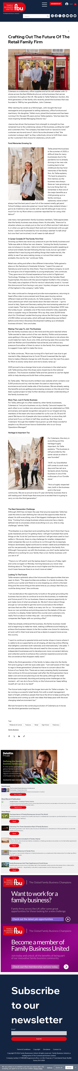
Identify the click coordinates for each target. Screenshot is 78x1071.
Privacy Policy (38, 1068)
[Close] (75, 1067)
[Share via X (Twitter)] (14, 736)
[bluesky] (74, 15)
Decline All (59, 1068)
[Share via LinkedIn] (19, 736)
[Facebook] (56, 15)
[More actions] (68, 31)
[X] (59, 15)
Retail (36, 725)
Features (28, 725)
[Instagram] (52, 15)
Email (13, 1029)
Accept (69, 1068)
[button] (18, 807)
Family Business (13, 730)
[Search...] (48, 16)
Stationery (56, 725)
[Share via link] (24, 736)
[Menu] (44, 4)
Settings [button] (49, 1068)
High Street (45, 725)
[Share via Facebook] (9, 736)
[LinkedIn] (63, 15)
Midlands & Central (15, 725)
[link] (75, 3)
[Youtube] (67, 15)
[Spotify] (71, 15)
